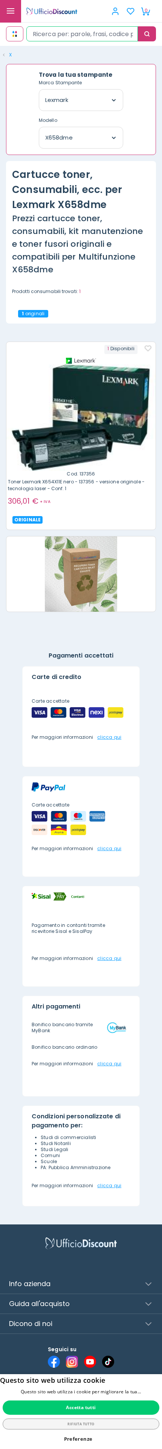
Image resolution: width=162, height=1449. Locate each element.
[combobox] (82, 33)
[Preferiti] (130, 11)
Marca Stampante (60, 82)
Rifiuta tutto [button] (80, 1424)
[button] (81, 1439)
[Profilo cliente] (115, 11)
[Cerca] (147, 33)
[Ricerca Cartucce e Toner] (14, 33)
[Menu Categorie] (10, 11)
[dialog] (81, 1411)
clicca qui (109, 737)
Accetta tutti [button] (81, 1407)
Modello (48, 120)
